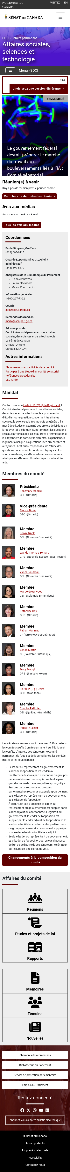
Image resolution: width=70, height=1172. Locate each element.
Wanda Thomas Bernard (34, 552)
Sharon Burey (28, 510)
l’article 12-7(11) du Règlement (41, 405)
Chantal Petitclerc (30, 708)
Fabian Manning (29, 630)
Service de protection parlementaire (35, 1075)
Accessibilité (35, 1157)
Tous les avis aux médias (21, 224)
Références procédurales (20, 375)
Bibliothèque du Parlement (35, 1065)
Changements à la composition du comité (35, 860)
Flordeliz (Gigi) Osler (32, 688)
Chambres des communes (35, 1055)
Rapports (35, 958)
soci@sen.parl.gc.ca (17, 309)
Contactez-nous (35, 1164)
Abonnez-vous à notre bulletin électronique (35, 1120)
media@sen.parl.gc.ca (18, 321)
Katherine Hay (28, 611)
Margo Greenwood (31, 591)
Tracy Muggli (27, 669)
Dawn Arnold (27, 533)
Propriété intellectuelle (35, 1150)
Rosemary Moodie (31, 490)
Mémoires (35, 989)
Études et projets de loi (35, 934)
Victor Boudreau (29, 572)
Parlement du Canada (17, 5)
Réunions (35, 909)
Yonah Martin (28, 650)
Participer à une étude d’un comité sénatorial (32, 371)
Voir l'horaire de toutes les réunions (29, 196)
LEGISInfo (11, 379)
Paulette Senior (29, 727)
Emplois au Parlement (35, 1085)
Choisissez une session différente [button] (37, 88)
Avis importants (35, 1143)
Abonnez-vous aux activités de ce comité (29, 367)
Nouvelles (35, 1038)
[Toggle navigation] (60, 17)
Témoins (35, 1013)
